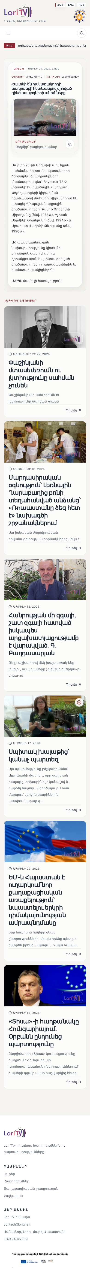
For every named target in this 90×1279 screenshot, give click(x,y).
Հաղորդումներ (16, 1181)
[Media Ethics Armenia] (79, 15)
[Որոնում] (81, 33)
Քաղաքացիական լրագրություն (31, 1188)
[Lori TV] (18, 10)
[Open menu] (8, 33)
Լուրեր (9, 1174)
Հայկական (13, 1196)
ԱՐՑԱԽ (19, 68)
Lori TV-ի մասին (17, 1217)
